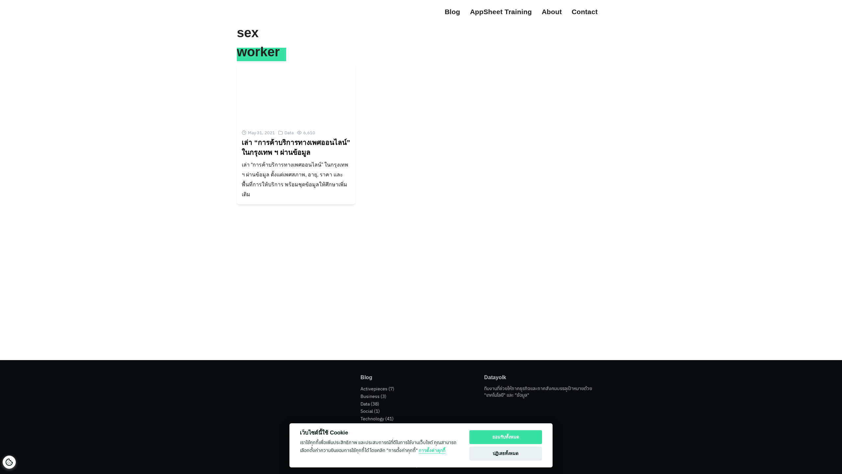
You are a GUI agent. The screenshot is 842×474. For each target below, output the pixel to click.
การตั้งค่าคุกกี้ (432, 450)
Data (289, 133)
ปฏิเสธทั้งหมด (506, 453)
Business (370, 396)
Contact (585, 11)
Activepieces (373, 389)
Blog (452, 11)
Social (366, 411)
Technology (372, 419)
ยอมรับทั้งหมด (505, 436)
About (552, 11)
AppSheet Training (501, 11)
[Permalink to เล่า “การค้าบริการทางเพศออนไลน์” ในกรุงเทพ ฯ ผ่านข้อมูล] (296, 94)
